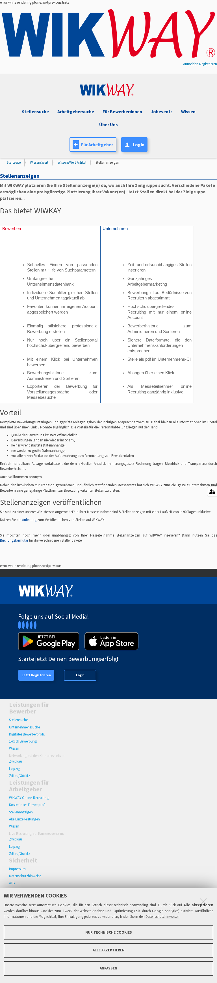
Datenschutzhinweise (25, 875)
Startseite (14, 162)
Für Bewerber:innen (122, 111)
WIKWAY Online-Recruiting (29, 797)
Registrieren (208, 64)
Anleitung (29, 519)
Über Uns (108, 124)
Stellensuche (35, 111)
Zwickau (15, 761)
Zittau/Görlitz (19, 775)
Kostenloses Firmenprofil (27, 804)
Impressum (17, 868)
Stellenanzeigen (21, 812)
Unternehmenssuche (24, 727)
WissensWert (39, 162)
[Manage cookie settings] (212, 491)
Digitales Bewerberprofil (27, 734)
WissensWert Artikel (72, 162)
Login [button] (138, 144)
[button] (160, 111)
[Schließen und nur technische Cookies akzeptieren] (203, 901)
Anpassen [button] (108, 968)
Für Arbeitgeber (97, 144)
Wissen (14, 748)
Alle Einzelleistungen (24, 819)
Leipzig (14, 768)
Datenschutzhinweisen (162, 916)
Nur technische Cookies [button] (108, 932)
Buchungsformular (14, 540)
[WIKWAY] (108, 33)
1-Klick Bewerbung (23, 741)
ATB (12, 883)
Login (80, 675)
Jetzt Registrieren (36, 675)
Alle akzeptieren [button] (109, 950)
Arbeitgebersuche (75, 111)
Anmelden (190, 64)
